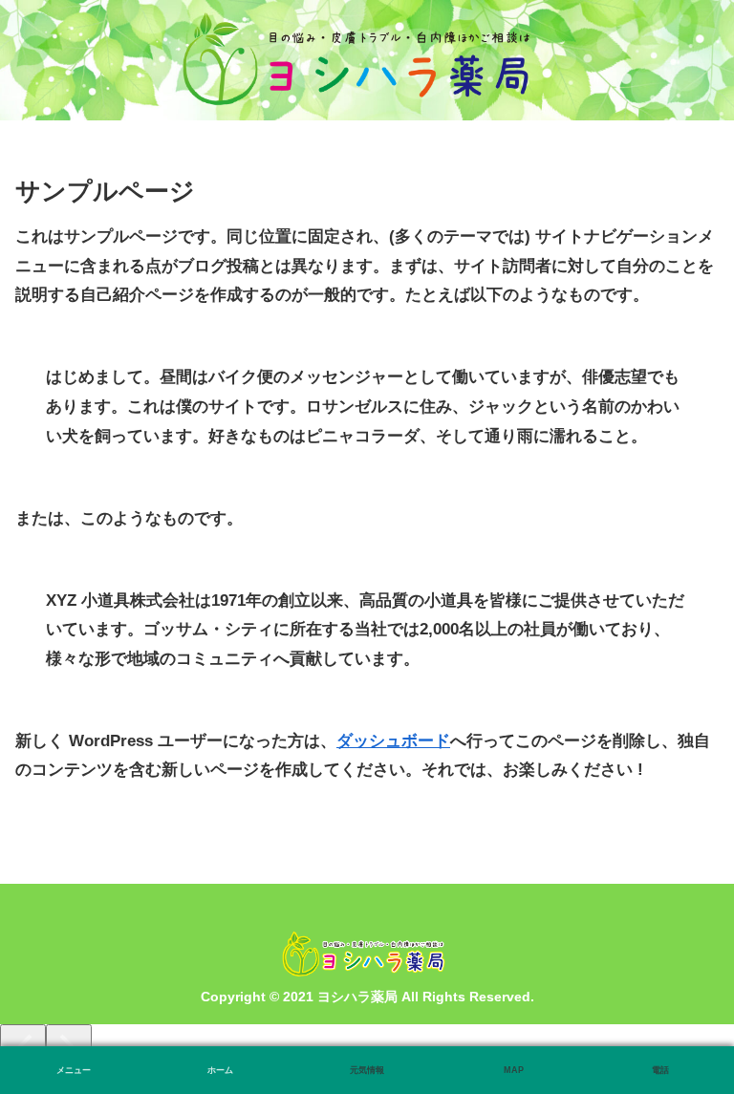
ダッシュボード (393, 741)
